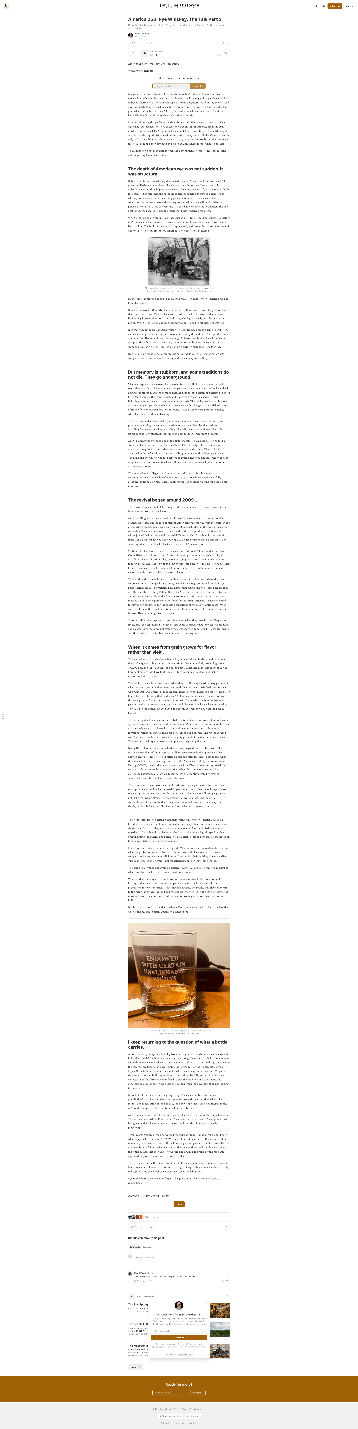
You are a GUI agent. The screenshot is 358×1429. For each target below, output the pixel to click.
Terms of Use (192, 1344)
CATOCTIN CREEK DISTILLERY (148, 1196)
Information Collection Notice (178, 1347)
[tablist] (140, 1247)
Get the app (192, 1416)
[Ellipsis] (228, 1272)
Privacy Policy (200, 1347)
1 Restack (156, 1217)
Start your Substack (171, 1416)
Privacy (177, 1409)
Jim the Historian (142, 34)
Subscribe (335, 6)
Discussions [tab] (149, 1296)
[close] (206, 1302)
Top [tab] (131, 1296)
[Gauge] (225, 53)
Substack (165, 1423)
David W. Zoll (140, 1272)
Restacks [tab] (147, 1247)
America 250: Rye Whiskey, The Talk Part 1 (153, 64)
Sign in (349, 6)
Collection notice (197, 1409)
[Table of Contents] (3, 714)
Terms (185, 1409)
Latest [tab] (139, 1296)
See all (133, 1367)
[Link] (124, 171)
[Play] (144, 53)
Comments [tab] (135, 1247)
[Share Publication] (323, 6)
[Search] (317, 6)
